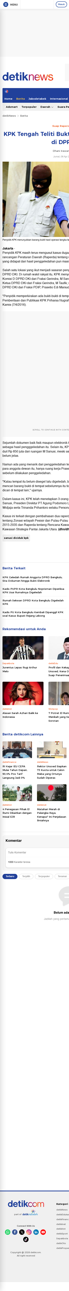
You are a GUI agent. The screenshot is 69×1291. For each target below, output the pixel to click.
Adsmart (12, 106)
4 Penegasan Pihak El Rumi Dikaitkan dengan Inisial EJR (17, 813)
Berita (20, 98)
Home (8, 98)
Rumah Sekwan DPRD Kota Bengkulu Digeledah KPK (33, 602)
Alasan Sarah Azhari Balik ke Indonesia (20, 714)
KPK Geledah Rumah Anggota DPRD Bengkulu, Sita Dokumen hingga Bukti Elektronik (32, 579)
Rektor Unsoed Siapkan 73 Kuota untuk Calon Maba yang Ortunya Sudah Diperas (52, 772)
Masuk (61, 4)
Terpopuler (29, 106)
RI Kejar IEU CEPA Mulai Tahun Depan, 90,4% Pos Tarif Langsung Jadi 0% (14, 772)
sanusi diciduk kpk (16, 537)
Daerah (45, 106)
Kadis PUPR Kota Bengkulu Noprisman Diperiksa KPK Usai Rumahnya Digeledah (33, 590)
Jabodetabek (37, 98)
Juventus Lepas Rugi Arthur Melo (19, 669)
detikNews (9, 115)
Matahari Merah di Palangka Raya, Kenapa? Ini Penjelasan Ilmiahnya (51, 815)
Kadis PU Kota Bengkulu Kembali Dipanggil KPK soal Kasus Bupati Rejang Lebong (32, 614)
